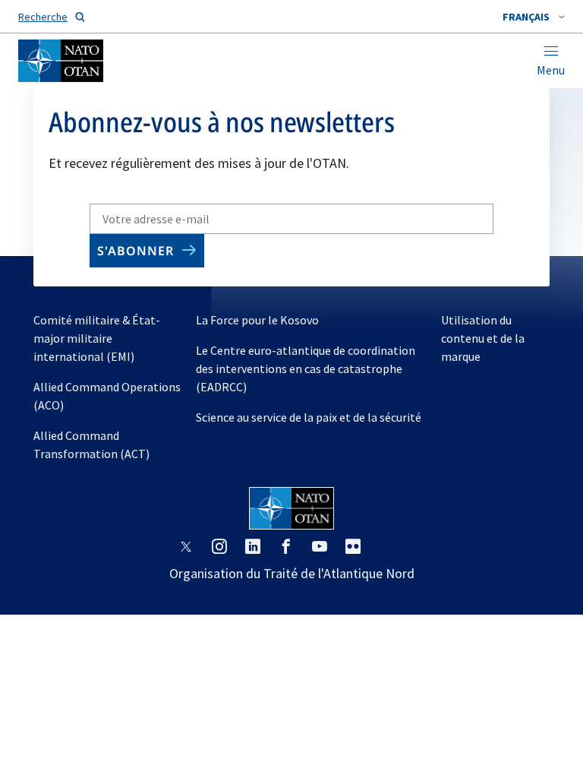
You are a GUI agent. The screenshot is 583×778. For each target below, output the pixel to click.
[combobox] (534, 17)
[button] (534, 17)
